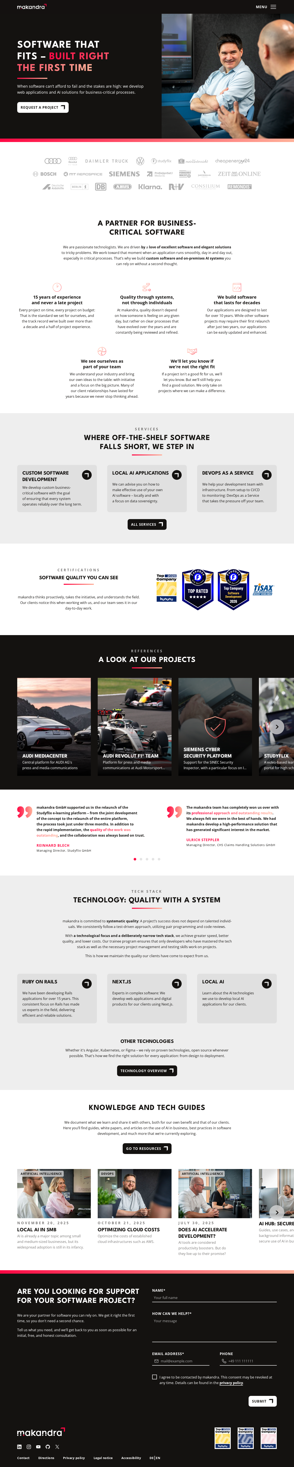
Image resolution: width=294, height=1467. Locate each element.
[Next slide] (276, 726)
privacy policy (231, 1382)
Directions (46, 1458)
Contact (23, 1458)
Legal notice (103, 1458)
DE (152, 1458)
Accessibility (131, 1458)
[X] (57, 1446)
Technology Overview (144, 1070)
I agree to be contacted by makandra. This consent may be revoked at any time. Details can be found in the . (215, 1380)
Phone (226, 1353)
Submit (259, 1401)
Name (157, 1290)
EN (158, 1458)
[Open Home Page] (31, 7)
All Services (143, 524)
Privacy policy (74, 1458)
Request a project (39, 107)
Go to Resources (143, 1148)
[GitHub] (48, 1446)
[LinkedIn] (19, 1446)
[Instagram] (29, 1446)
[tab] (135, 859)
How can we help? (171, 1313)
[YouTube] (38, 1446)
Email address (167, 1353)
